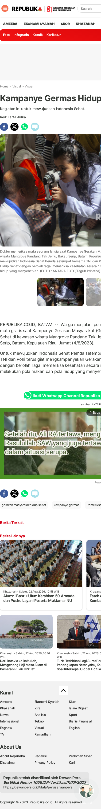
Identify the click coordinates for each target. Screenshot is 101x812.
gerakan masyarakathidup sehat (24, 505)
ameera (10, 24)
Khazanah (7, 708)
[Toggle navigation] (5, 8)
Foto (6, 35)
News (4, 715)
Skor (72, 702)
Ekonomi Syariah (39, 24)
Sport (73, 715)
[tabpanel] (60, 292)
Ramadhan (42, 734)
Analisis (40, 715)
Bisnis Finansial (80, 721)
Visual (16, 86)
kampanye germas (66, 505)
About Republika (12, 756)
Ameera (6, 702)
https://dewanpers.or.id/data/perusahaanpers (38, 787)
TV (2, 734)
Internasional (9, 721)
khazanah (85, 24)
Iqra (37, 708)
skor (65, 24)
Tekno (39, 721)
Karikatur (54, 35)
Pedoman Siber (80, 756)
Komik (38, 35)
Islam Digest (78, 708)
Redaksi (41, 756)
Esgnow (6, 728)
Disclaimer (8, 762)
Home (4, 86)
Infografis (21, 35)
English (74, 728)
